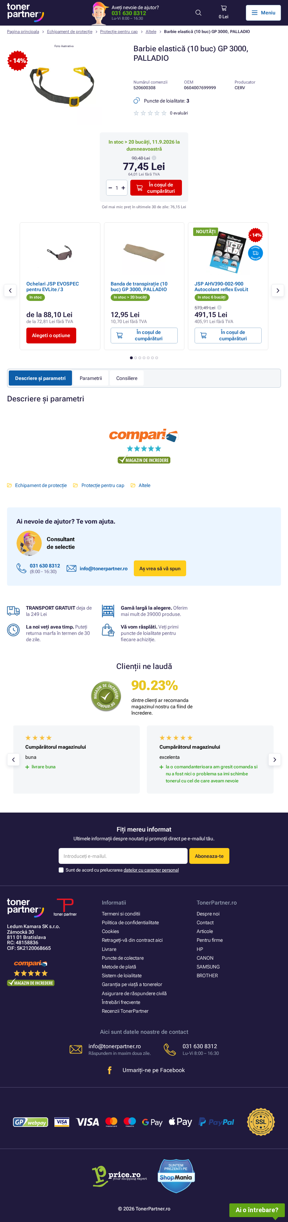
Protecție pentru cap (119, 31)
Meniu (268, 12)
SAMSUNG (208, 967)
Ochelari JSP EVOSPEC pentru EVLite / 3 (52, 286)
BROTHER (207, 975)
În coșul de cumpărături (161, 188)
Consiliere (126, 378)
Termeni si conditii (121, 913)
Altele (151, 31)
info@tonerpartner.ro (103, 568)
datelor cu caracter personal (151, 870)
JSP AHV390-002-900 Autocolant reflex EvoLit (221, 286)
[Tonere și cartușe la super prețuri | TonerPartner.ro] (25, 12)
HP (200, 949)
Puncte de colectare (123, 958)
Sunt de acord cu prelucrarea (122, 870)
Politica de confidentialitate (130, 922)
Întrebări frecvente (121, 1002)
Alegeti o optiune (51, 335)
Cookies (110, 931)
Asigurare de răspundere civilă (134, 993)
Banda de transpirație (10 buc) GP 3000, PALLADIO (139, 286)
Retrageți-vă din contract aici (132, 940)
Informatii (114, 902)
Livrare (109, 949)
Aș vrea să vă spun (160, 568)
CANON (205, 958)
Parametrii (91, 378)
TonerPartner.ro (217, 902)
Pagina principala (23, 31)
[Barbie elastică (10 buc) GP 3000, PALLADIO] (64, 123)
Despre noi (208, 913)
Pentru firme (210, 940)
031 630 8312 (129, 13)
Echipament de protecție (69, 31)
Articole (205, 931)
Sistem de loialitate (122, 975)
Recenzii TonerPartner (125, 1011)
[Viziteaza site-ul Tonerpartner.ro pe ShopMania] (176, 1177)
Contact (205, 922)
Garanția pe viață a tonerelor (132, 984)
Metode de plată (119, 967)
